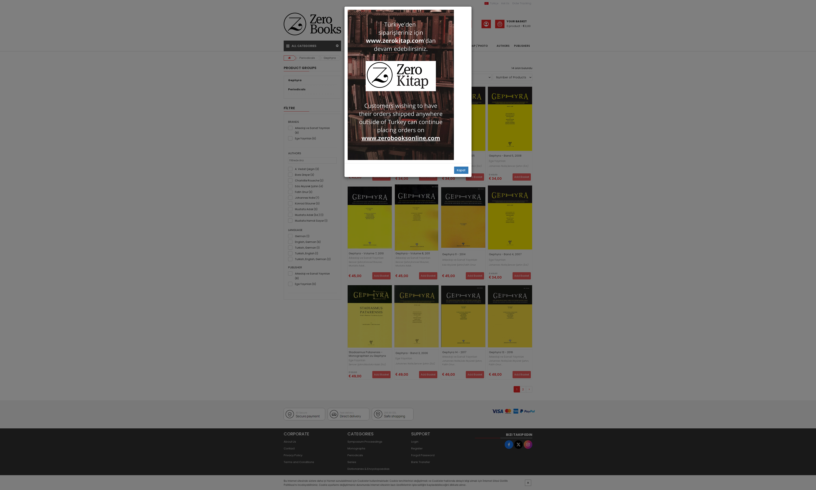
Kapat (461, 170)
